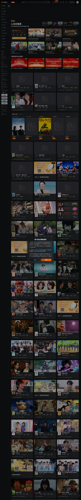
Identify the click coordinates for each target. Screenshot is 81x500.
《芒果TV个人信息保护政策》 (43, 244)
